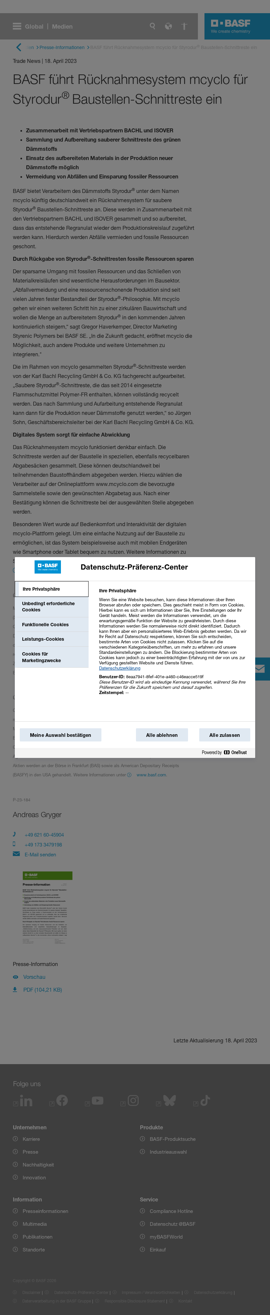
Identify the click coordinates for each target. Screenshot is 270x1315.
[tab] (51, 589)
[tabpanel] (174, 645)
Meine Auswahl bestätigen (60, 735)
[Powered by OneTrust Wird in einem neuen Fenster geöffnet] (227, 753)
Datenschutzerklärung (119, 668)
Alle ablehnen (162, 735)
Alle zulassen (224, 735)
